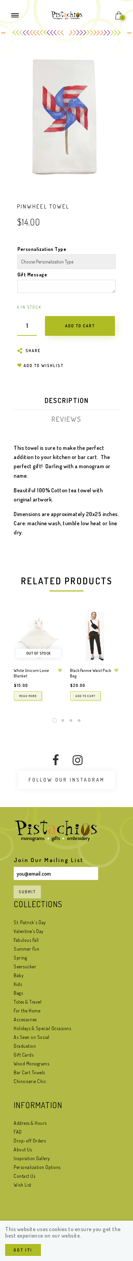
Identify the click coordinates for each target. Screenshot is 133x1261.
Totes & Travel (27, 1002)
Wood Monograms (31, 1063)
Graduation (25, 1046)
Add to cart (85, 696)
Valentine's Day (29, 931)
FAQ (18, 1132)
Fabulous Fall (26, 940)
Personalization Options (37, 1167)
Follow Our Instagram (67, 780)
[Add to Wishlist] (60, 670)
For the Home (27, 1010)
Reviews (66, 419)
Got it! (23, 1250)
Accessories (25, 1019)
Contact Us (24, 1176)
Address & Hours (30, 1123)
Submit (27, 891)
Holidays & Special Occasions (42, 1028)
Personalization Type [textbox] (41, 249)
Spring (20, 958)
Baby (19, 975)
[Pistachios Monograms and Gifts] (67, 14)
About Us (23, 1149)
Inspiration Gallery (32, 1158)
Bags (18, 993)
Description (67, 400)
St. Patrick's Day (30, 922)
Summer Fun (26, 949)
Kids (18, 984)
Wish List (22, 1185)
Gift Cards (23, 1055)
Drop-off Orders (30, 1141)
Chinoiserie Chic (30, 1081)
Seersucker (25, 966)
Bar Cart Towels (29, 1072)
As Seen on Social (31, 1037)
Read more (28, 696)
